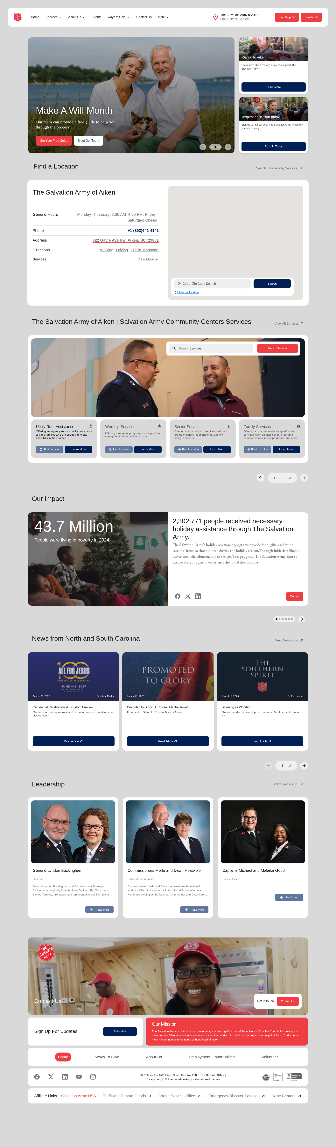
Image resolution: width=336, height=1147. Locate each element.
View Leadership (289, 784)
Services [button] (52, 17)
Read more (99, 909)
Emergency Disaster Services (237, 1096)
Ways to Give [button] (117, 17)
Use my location (186, 292)
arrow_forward (304, 765)
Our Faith (74, 140)
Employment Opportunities (212, 1057)
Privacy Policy (154, 1079)
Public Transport (145, 250)
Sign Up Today (274, 146)
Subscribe (120, 1031)
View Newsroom (289, 640)
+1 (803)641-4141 (143, 230)
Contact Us (144, 17)
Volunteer (270, 1057)
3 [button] (290, 478)
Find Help (285, 17)
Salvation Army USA (78, 1096)
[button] (260, 478)
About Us (154, 1057)
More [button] (161, 17)
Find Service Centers (234, 19)
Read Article (73, 741)
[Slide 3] (219, 147)
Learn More (273, 86)
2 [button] (282, 478)
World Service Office (180, 1096)
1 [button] (275, 478)
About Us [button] (74, 17)
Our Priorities (49, 140)
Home (35, 17)
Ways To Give (107, 1057)
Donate (309, 17)
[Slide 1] (212, 147)
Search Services (278, 348)
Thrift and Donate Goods (127, 1096)
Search (272, 283)
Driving (122, 250)
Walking (106, 250)
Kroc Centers (287, 1096)
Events (96, 17)
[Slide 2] (215, 147)
